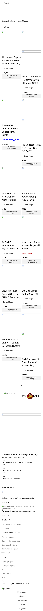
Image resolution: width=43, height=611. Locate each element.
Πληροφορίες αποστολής (11, 541)
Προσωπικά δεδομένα (10, 549)
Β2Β (3, 577)
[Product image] (31, 60)
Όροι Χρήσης (6, 553)
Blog (3, 569)
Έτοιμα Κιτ (5, 528)
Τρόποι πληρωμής (8, 537)
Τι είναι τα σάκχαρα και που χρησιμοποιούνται (18, 511)
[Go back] (4, 9)
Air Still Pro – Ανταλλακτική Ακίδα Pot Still (9, 196)
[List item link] (21, 470)
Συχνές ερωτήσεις (8, 566)
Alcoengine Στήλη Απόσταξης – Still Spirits (31, 245)
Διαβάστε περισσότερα (11, 147)
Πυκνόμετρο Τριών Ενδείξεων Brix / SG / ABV (31, 148)
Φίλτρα (6, 27)
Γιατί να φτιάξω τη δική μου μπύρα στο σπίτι (18, 498)
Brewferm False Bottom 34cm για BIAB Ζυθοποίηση (11, 294)
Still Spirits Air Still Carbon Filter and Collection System (11, 342)
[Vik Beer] (30, 396)
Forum (4, 581)
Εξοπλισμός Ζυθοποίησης (11, 524)
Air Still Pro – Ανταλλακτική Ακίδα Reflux (29, 196)
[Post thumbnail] (5, 494)
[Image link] (21, 433)
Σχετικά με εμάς (7, 562)
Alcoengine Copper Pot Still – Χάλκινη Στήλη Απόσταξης (11, 60)
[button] (11, 76)
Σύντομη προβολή (4, 53)
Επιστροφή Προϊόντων (10, 545)
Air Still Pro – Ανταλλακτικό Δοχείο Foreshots (10, 245)
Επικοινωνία (6, 573)
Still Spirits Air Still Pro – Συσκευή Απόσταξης (31, 362)
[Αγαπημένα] (9, 53)
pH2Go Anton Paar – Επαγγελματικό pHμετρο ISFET (31, 79)
